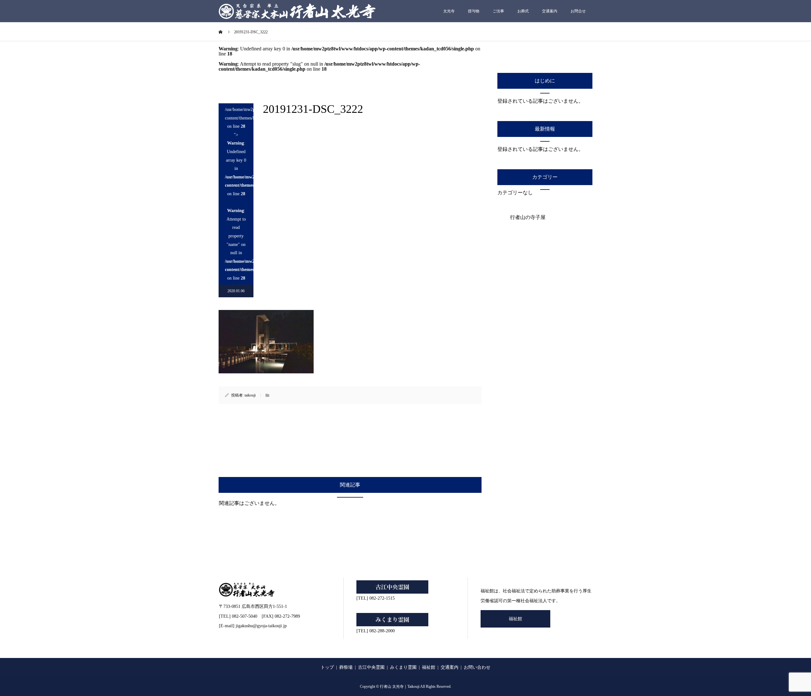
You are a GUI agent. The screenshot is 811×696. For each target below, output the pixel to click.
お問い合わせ (477, 667)
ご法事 (498, 11)
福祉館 (515, 618)
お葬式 (523, 11)
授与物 (473, 11)
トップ (327, 667)
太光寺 (449, 11)
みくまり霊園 (403, 667)
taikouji (250, 395)
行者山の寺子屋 (528, 217)
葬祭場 (346, 667)
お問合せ (578, 11)
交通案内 (549, 11)
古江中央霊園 (371, 667)
